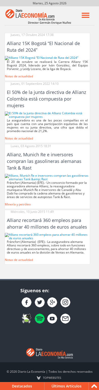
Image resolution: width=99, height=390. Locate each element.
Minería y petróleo (18, 204)
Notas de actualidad (19, 76)
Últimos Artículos (66, 386)
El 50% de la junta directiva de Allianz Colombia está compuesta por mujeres (46, 98)
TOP (52, 378)
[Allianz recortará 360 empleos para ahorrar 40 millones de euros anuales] (47, 236)
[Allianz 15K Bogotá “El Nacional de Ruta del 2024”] (41, 57)
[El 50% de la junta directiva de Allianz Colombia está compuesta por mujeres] (47, 115)
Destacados (22, 386)
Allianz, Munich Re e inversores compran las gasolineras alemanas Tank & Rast (44, 161)
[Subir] (94, 386)
